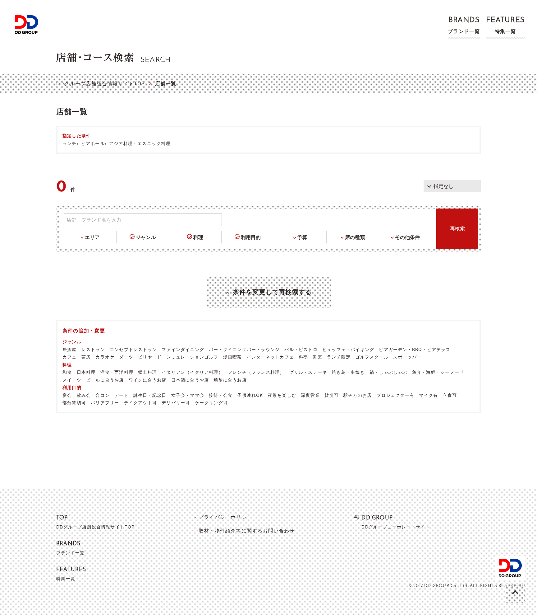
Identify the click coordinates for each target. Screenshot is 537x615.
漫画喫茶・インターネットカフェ (258, 356)
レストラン (93, 349)
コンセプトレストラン (133, 349)
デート (121, 395)
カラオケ (104, 356)
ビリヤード (150, 356)
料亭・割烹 (310, 356)
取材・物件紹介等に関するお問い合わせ (247, 531)
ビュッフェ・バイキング (348, 349)
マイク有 (428, 395)
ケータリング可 (211, 402)
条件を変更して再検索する (272, 292)
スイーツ (71, 380)
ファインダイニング (183, 349)
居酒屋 (69, 349)
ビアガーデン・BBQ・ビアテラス (414, 349)
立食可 (450, 395)
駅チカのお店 (357, 395)
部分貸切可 (74, 402)
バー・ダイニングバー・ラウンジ (244, 349)
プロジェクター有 (396, 395)
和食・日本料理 (78, 372)
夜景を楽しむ (282, 395)
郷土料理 (147, 372)
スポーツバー (407, 356)
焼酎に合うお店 (229, 380)
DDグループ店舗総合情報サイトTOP (100, 83)
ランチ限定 (339, 356)
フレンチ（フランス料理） (256, 372)
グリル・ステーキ (308, 372)
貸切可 (331, 395)
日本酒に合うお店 (190, 380)
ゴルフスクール (371, 356)
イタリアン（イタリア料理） (192, 372)
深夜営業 (310, 395)
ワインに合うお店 (148, 380)
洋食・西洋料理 (116, 372)
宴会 (67, 395)
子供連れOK (250, 395)
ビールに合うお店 (105, 380)
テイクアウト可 (140, 402)
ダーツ (126, 356)
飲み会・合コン (93, 395)
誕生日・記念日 (149, 395)
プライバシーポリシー (225, 517)
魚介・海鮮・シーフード (438, 372)
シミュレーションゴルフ (192, 356)
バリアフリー (105, 402)
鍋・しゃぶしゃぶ (388, 372)
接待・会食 (220, 395)
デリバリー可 (176, 402)
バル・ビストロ (300, 349)
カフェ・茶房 (76, 356)
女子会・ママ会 (187, 395)
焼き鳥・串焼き (348, 372)
